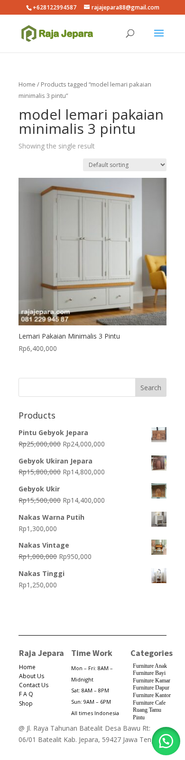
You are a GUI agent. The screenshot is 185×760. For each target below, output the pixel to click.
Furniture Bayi (149, 673)
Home (27, 84)
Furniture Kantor (152, 695)
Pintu (139, 717)
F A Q (26, 694)
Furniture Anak (150, 666)
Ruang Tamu (147, 710)
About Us (31, 676)
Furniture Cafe (149, 702)
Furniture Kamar (151, 680)
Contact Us (33, 685)
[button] (166, 741)
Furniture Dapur (151, 687)
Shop (26, 703)
